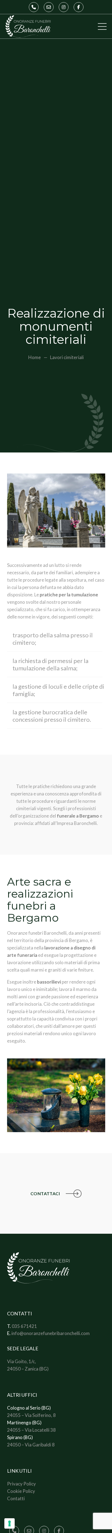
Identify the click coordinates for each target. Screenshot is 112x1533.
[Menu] (102, 26)
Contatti (16, 1498)
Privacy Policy (21, 1484)
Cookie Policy (21, 1491)
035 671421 (24, 1326)
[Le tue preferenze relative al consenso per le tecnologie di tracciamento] (9, 1523)
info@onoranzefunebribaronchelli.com (50, 1333)
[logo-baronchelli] (28, 26)
